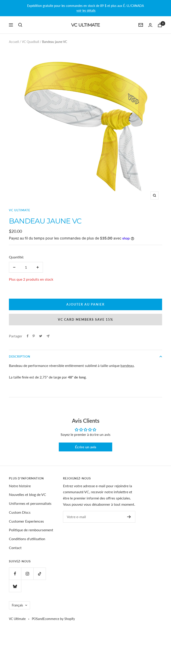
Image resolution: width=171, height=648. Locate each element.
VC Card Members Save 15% (85, 319)
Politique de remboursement (31, 530)
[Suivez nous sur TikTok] (39, 574)
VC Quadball (30, 42)
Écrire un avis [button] (85, 447)
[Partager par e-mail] (48, 336)
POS (35, 619)
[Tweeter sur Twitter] (41, 336)
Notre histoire (20, 486)
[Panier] (160, 25)
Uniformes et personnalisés (30, 503)
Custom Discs (20, 512)
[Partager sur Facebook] (27, 336)
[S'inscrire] (129, 516)
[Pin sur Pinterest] (34, 336)
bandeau (127, 365)
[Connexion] (150, 25)
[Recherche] (20, 25)
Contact (15, 547)
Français (17, 605)
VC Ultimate (19, 210)
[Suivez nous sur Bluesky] (15, 586)
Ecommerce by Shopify (59, 619)
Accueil (14, 42)
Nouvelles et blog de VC (27, 494)
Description (19, 356)
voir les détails (86, 10)
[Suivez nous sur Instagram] (27, 574)
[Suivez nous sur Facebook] (15, 574)
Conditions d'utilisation (27, 539)
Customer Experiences (26, 521)
